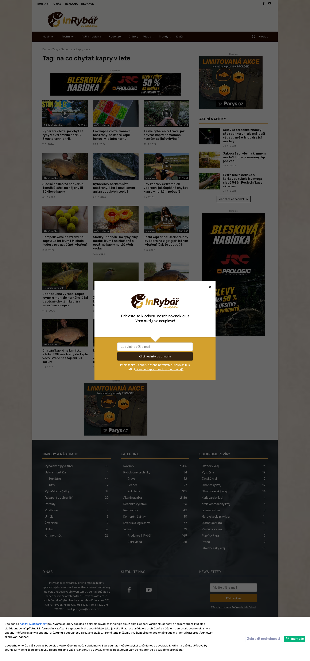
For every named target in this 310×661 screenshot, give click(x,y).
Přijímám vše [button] (295, 639)
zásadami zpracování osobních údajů (159, 369)
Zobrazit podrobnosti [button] (263, 639)
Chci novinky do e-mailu (155, 356)
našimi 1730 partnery (33, 623)
